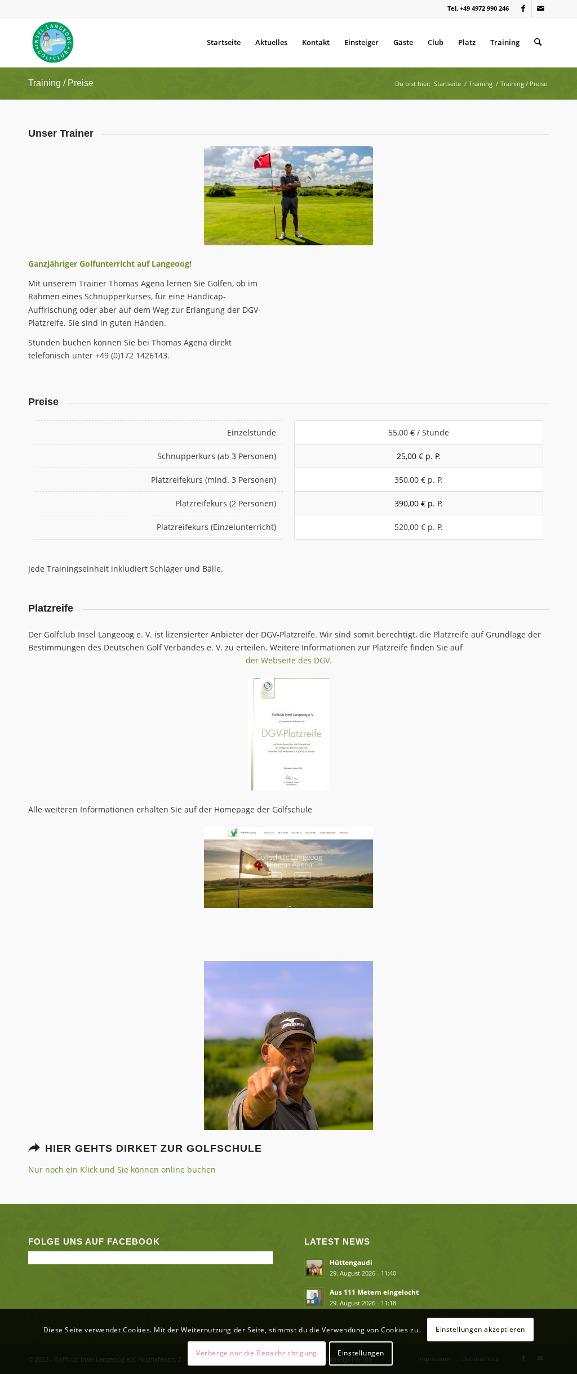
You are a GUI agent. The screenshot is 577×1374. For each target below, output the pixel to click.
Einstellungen (361, 1353)
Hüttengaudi (351, 1262)
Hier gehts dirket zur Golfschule (153, 1148)
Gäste (403, 42)
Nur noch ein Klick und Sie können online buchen (122, 1169)
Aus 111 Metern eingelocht (374, 1291)
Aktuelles (271, 42)
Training (505, 42)
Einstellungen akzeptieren (480, 1329)
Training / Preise (61, 83)
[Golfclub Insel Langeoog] (53, 42)
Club (435, 42)
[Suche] (538, 42)
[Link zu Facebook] (523, 8)
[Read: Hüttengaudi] (314, 1268)
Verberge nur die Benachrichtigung (256, 1353)
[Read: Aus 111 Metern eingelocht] (314, 1297)
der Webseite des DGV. (289, 660)
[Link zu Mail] (540, 8)
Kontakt (316, 42)
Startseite (224, 42)
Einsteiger (361, 42)
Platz (467, 42)
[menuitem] (538, 42)
